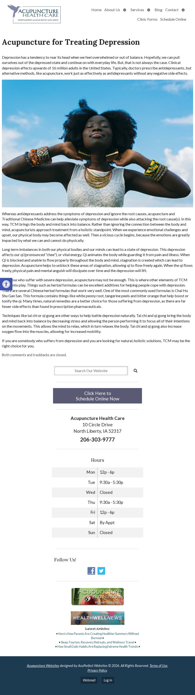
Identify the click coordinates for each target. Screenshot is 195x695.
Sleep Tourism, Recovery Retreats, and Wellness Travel (97, 642)
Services (137, 9)
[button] (6, 284)
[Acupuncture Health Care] (34, 14)
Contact (172, 9)
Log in (108, 680)
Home (96, 9)
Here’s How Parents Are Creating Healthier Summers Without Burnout (98, 636)
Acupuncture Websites (43, 666)
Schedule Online (173, 19)
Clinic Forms (147, 19)
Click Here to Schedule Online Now (97, 395)
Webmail (89, 680)
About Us (112, 9)
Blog (158, 9)
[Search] (135, 370)
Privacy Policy (97, 670)
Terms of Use (158, 666)
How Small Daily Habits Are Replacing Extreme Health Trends (97, 646)
